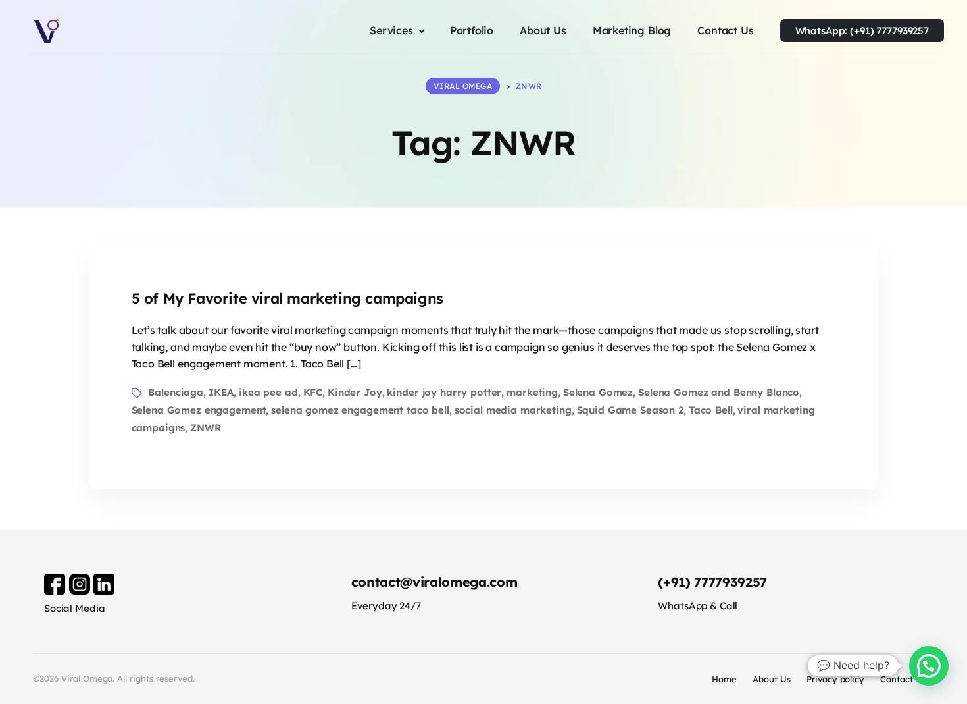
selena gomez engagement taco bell (360, 410)
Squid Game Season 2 (630, 410)
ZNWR (205, 427)
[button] (929, 666)
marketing (532, 392)
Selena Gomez (598, 392)
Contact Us (903, 679)
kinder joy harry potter (444, 392)
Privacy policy (835, 679)
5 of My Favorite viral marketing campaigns (287, 298)
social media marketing (513, 410)
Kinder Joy (355, 392)
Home (724, 679)
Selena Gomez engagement (199, 410)
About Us (772, 679)
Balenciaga (175, 392)
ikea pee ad (268, 392)
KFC (313, 392)
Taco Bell (711, 410)
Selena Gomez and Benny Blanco (718, 392)
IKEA (221, 392)
